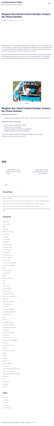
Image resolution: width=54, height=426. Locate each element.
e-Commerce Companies (9, 262)
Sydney (33, 422)
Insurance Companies (8, 309)
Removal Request (7, 407)
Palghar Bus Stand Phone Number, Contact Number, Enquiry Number (21, 206)
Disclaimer (5, 402)
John (4, 20)
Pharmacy (5, 343)
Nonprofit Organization (9, 332)
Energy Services (7, 270)
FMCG (4, 281)
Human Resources (7, 304)
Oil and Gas (6, 335)
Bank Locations (7, 224)
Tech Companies (7, 363)
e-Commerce (6, 260)
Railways (5, 348)
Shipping (5, 358)
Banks (4, 226)
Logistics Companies (8, 324)
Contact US (6, 400)
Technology (6, 366)
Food (4, 283)
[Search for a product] (48, 3)
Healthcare (6, 299)
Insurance (5, 306)
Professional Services (8, 345)
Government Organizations (10, 296)
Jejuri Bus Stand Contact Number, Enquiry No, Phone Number (13, 171)
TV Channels (6, 381)
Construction (6, 242)
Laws (4, 317)
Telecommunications (8, 371)
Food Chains (6, 286)
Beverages (5, 229)
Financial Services (7, 278)
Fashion (5, 275)
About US (5, 397)
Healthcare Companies (9, 301)
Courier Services (7, 249)
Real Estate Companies (9, 350)
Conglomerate (6, 239)
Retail (4, 355)
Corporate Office (7, 247)
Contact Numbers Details (12, 2)
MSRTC (3, 161)
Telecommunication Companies (11, 368)
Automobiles (6, 221)
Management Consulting (9, 327)
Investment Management (9, 311)
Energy (4, 268)
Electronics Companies (9, 265)
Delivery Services (7, 257)
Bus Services (6, 234)
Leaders (5, 319)
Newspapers (6, 330)
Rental (4, 353)
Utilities (5, 386)
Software (5, 361)
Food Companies (7, 288)
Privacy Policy (6, 405)
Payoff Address (7, 337)
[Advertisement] (27, 34)
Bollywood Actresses (8, 231)
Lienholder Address (8, 322)
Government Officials (8, 293)
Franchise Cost (7, 291)
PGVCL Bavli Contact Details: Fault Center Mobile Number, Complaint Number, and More (26, 201)
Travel (21, 20)
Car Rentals (6, 237)
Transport (5, 376)
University (5, 384)
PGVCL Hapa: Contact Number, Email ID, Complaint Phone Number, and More (23, 203)
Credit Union (6, 252)
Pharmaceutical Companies (10, 340)
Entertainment (6, 273)
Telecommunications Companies (11, 373)
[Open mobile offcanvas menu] (51, 3)
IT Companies (6, 314)
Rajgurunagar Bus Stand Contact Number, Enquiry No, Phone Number (40, 171)
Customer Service (7, 255)
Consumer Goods (7, 244)
